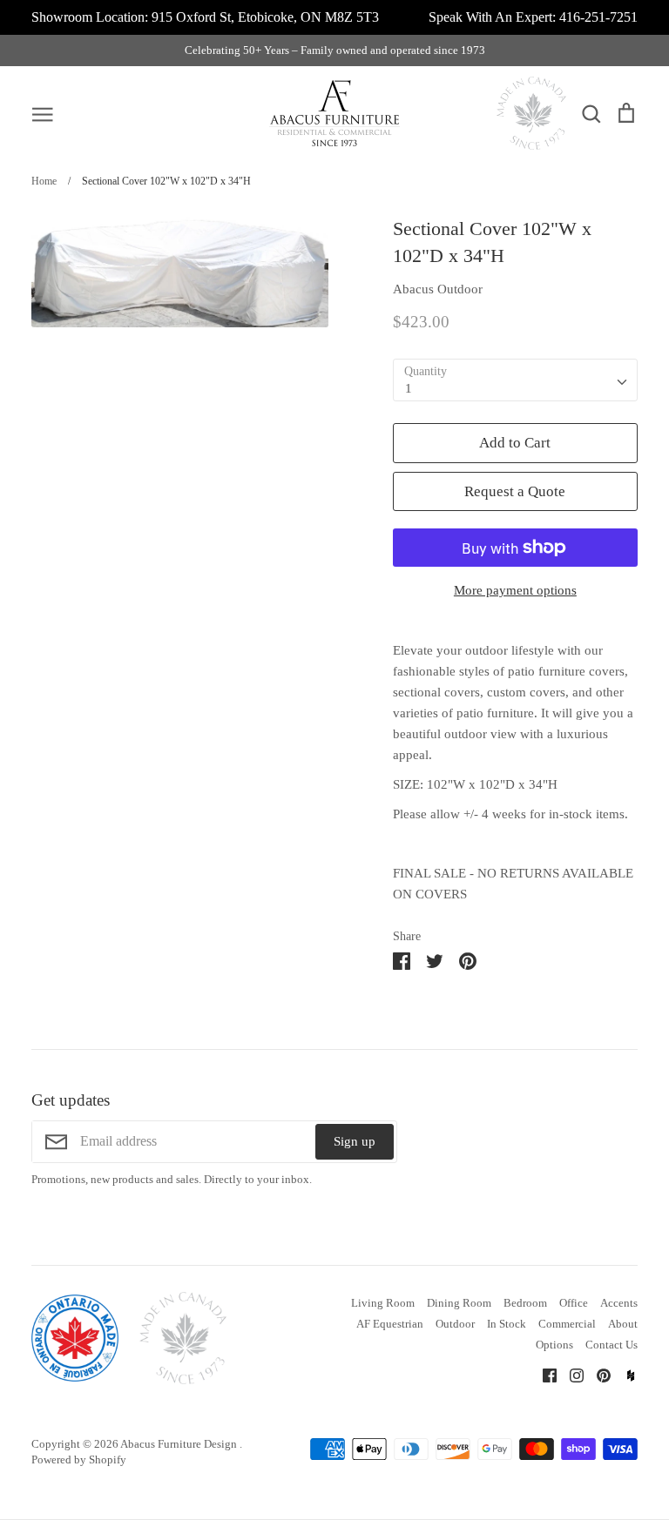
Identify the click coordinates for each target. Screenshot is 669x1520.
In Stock (506, 1323)
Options (554, 1344)
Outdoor (455, 1323)
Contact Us (611, 1344)
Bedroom (525, 1302)
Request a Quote (514, 491)
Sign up (354, 1141)
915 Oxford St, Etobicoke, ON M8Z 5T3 (265, 17)
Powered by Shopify (78, 1459)
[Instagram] (570, 1374)
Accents (619, 1302)
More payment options (515, 590)
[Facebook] (543, 1374)
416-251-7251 (598, 17)
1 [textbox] (408, 388)
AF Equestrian (389, 1323)
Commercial (567, 1323)
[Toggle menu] (42, 113)
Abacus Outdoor (438, 289)
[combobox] (515, 380)
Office (573, 1302)
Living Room (383, 1302)
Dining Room (459, 1302)
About (623, 1323)
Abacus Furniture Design (180, 1443)
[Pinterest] (597, 1374)
